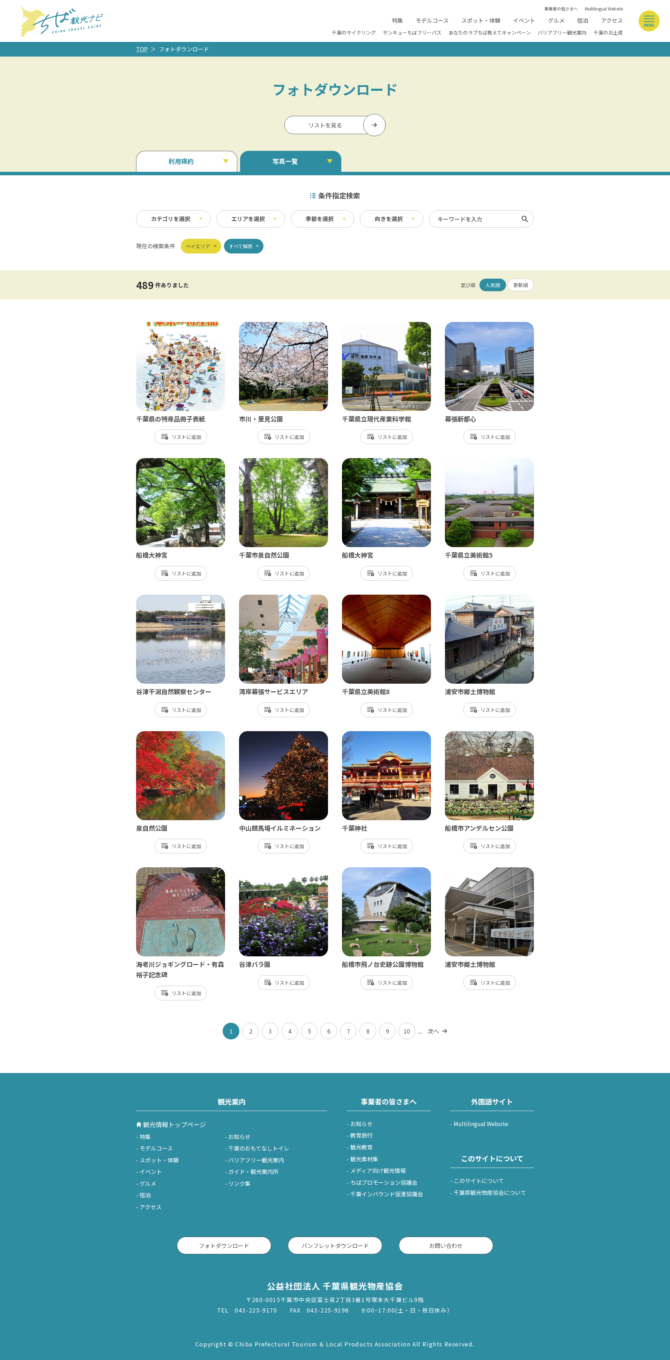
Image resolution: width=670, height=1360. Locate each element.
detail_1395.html (364, 461)
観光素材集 (364, 1159)
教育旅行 (361, 1135)
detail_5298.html (158, 598)
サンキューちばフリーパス (412, 32)
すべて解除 (241, 246)
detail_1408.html (261, 870)
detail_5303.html (467, 598)
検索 (524, 219)
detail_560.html (363, 734)
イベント (524, 20)
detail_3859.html (364, 870)
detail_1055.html (158, 870)
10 (407, 1031)
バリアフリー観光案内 (562, 32)
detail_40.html (258, 598)
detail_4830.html (467, 870)
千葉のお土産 (608, 32)
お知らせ (239, 1136)
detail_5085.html (158, 734)
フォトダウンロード (224, 1245)
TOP (142, 49)
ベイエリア (198, 246)
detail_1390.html (158, 461)
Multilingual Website (604, 9)
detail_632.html (466, 734)
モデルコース (432, 20)
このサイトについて (479, 1180)
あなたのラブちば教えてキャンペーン (489, 32)
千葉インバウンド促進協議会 (386, 1194)
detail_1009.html (261, 325)
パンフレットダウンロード (335, 1245)
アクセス (612, 20)
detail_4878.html (158, 325)
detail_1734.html (467, 461)
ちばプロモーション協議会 (383, 1182)
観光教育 (361, 1147)
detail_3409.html (261, 461)
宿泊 (582, 20)
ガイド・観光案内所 (253, 1171)
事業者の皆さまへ (561, 9)
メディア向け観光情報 (378, 1170)
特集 (397, 20)
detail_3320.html (364, 325)
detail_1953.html (467, 325)
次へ (433, 1031)
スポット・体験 (480, 20)
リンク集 (239, 1183)
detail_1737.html (364, 598)
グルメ (556, 20)
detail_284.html (260, 734)
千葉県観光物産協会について (490, 1192)
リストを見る (325, 125)
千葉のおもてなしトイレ (258, 1148)
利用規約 (181, 161)
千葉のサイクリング (354, 32)
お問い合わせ (446, 1245)
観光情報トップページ (174, 1124)
